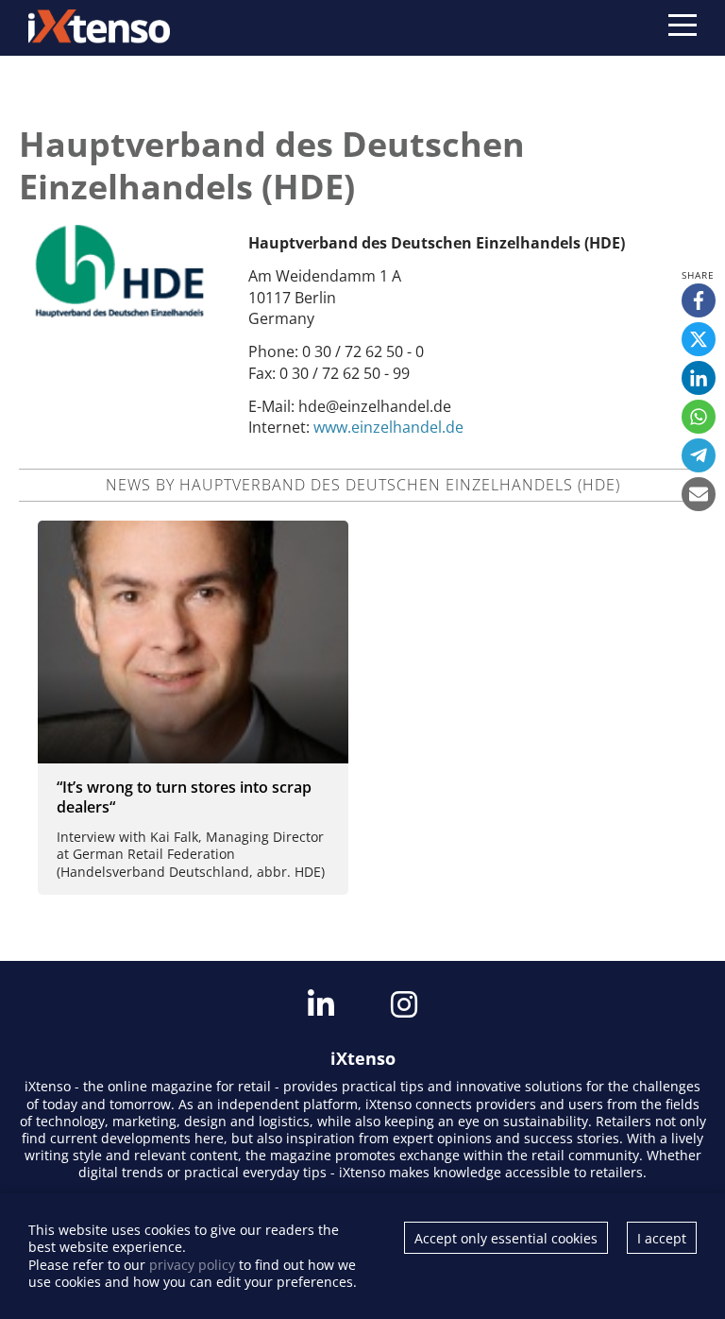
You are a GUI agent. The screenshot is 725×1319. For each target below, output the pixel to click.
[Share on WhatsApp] (699, 417)
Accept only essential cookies (506, 1238)
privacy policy (192, 1265)
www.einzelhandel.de (388, 427)
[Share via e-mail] (699, 494)
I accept (661, 1238)
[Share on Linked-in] (699, 378)
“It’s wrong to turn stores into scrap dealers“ (184, 797)
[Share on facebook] (699, 300)
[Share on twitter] (699, 339)
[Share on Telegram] (699, 455)
